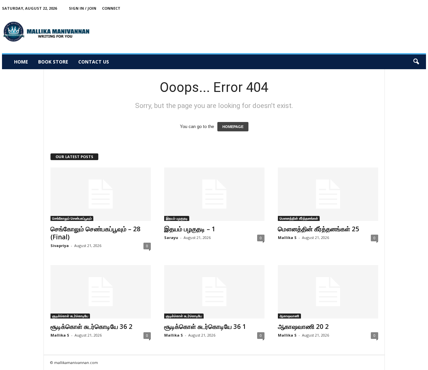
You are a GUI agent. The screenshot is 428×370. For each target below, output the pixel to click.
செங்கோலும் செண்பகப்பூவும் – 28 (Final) (95, 233)
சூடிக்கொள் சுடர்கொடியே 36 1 (205, 326)
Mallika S (287, 237)
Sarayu (171, 237)
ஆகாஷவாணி (289, 316)
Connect (111, 8)
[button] (416, 61)
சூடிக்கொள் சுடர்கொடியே (70, 316)
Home (21, 61)
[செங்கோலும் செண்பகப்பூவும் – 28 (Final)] (100, 194)
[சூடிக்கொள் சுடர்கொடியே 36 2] (100, 292)
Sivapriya (59, 245)
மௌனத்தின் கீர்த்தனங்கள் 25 (318, 229)
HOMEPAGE (232, 127)
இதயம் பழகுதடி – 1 (189, 229)
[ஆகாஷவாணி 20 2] (328, 292)
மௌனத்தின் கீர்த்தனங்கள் (299, 218)
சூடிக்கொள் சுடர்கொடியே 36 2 (91, 326)
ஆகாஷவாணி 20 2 (303, 326)
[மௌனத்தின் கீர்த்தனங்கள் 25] (328, 194)
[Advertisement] (304, 31)
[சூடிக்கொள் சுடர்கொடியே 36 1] (214, 292)
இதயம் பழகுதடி (177, 218)
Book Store (53, 61)
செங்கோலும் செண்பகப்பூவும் (72, 218)
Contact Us (93, 61)
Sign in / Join (82, 8)
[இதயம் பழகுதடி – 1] (214, 194)
